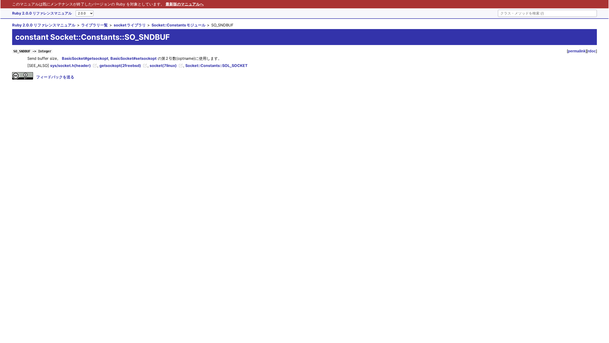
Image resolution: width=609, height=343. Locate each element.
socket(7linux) (163, 65)
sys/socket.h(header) (70, 65)
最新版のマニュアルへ (185, 4)
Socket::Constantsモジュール (179, 25)
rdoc (592, 51)
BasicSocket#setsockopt (133, 58)
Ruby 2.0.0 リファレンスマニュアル (42, 13)
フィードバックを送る (55, 77)
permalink (577, 51)
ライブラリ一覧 (94, 25)
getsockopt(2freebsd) (120, 65)
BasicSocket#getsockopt (85, 58)
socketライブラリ (130, 25)
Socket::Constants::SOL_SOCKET (216, 65)
